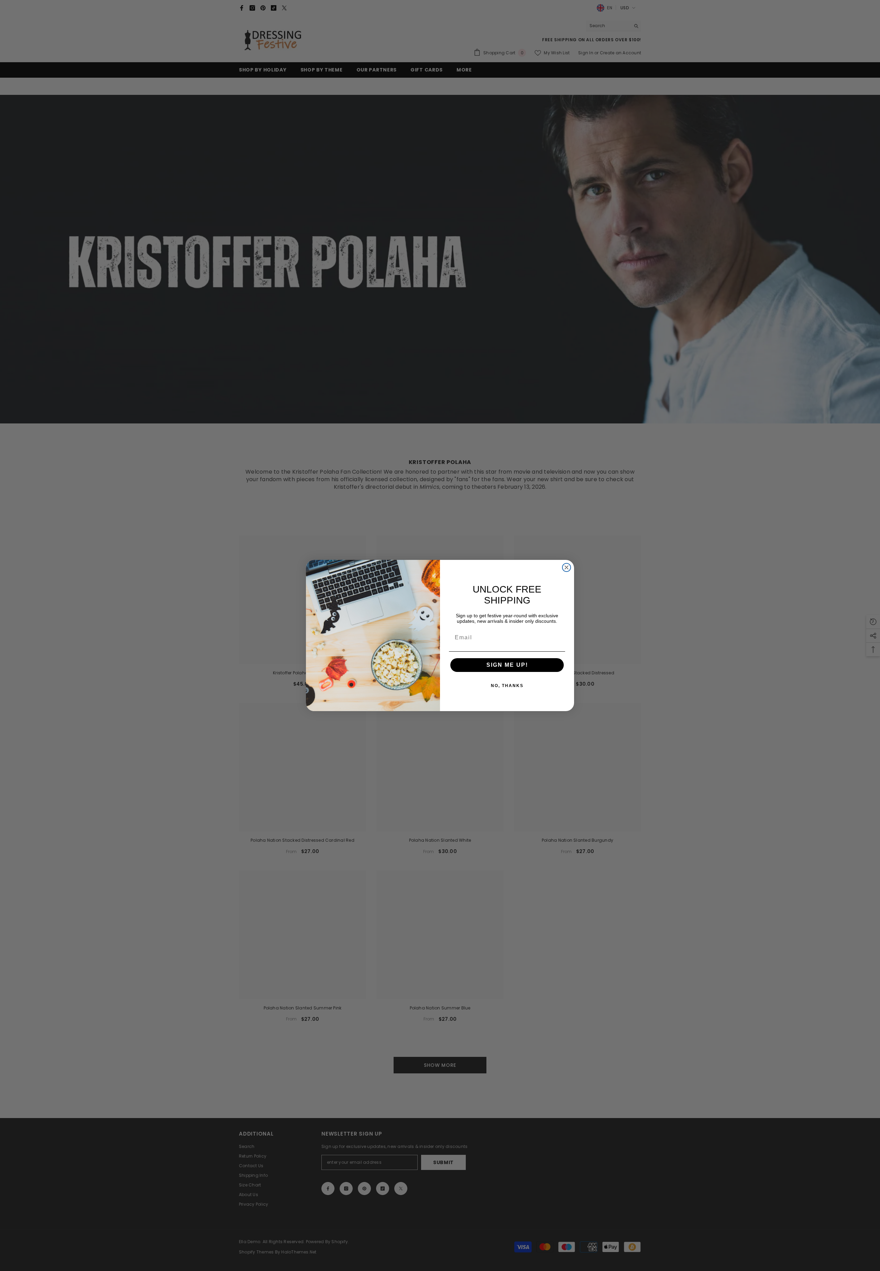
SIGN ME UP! (507, 665)
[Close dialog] (566, 567)
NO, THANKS (507, 685)
